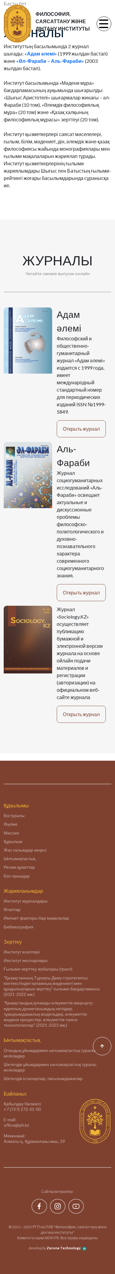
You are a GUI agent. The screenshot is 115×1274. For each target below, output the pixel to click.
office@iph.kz (16, 1125)
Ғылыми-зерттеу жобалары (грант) (38, 968)
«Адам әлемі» (41, 53)
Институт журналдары (26, 900)
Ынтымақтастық (19, 858)
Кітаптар (12, 909)
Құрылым (13, 841)
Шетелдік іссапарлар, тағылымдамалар (43, 1078)
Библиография (18, 926)
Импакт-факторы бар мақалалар (36, 918)
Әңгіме (10, 824)
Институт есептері (22, 951)
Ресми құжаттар (19, 867)
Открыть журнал (81, 429)
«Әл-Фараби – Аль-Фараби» (50, 61)
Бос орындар (17, 875)
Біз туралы (14, 815)
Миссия (11, 832)
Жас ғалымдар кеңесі (25, 849)
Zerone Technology (64, 1248)
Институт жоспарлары (26, 960)
